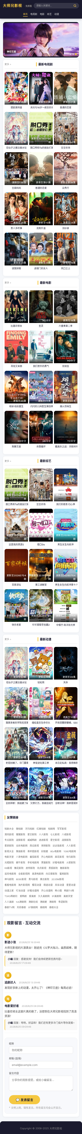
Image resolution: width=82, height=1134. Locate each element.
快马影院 (71, 856)
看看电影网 (10, 885)
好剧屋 (44, 851)
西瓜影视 (34, 845)
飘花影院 (18, 868)
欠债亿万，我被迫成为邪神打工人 (40, 803)
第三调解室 (41, 584)
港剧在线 (33, 901)
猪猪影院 (20, 834)
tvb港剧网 (21, 901)
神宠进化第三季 (41, 763)
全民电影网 (21, 845)
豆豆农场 (65, 147)
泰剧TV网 (9, 907)
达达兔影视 (58, 845)
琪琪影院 (45, 845)
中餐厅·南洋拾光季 (65, 625)
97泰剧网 (33, 907)
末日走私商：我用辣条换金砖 (65, 763)
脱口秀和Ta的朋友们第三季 (40, 147)
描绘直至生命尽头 (41, 722)
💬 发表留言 (24, 1100)
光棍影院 (9, 862)
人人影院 (43, 834)
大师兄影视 (17, 6)
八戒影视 (66, 834)
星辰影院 (9, 845)
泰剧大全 (53, 907)
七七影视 (54, 834)
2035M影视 (57, 879)
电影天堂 (9, 856)
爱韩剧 (23, 896)
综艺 (49, 14)
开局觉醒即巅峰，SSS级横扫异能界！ (65, 722)
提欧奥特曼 (16, 107)
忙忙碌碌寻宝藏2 (41, 624)
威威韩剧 (32, 840)
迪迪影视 (43, 840)
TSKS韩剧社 (11, 896)
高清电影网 (37, 873)
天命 (65, 682)
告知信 (65, 366)
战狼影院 (66, 840)
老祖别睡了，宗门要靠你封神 (16, 763)
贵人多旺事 (16, 228)
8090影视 (21, 879)
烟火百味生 (65, 406)
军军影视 (61, 828)
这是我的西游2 (16, 544)
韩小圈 (58, 890)
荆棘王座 (16, 446)
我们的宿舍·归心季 (65, 504)
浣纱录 (65, 228)
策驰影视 (20, 851)
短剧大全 (9, 828)
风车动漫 (59, 885)
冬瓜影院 (9, 840)
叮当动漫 (20, 890)
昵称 (11, 1043)
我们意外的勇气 (41, 366)
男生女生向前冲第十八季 (65, 584)
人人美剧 (9, 901)
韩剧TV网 (69, 890)
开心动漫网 (47, 890)
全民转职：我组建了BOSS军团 (16, 803)
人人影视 (71, 845)
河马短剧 (29, 828)
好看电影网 (58, 862)
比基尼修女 (16, 325)
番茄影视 (34, 856)
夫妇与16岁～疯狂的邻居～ (40, 107)
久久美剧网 (44, 896)
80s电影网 (55, 851)
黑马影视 (33, 879)
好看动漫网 (33, 890)
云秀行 (65, 188)
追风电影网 (10, 873)
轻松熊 (41, 682)
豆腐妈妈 (16, 188)
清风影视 (9, 834)
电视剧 (33, 14)
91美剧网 (56, 896)
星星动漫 (71, 885)
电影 (42, 14)
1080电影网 (70, 851)
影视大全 (9, 851)
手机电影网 (33, 862)
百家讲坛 (16, 584)
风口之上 (65, 268)
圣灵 (41, 325)
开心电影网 (47, 856)
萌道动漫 (48, 885)
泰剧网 (43, 907)
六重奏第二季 (65, 325)
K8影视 (8, 868)
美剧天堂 (68, 896)
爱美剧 (32, 896)
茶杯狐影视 (33, 851)
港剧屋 (43, 901)
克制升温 (41, 228)
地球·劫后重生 (16, 406)
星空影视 (54, 840)
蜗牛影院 (20, 862)
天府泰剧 (21, 907)
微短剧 (19, 828)
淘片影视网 (24, 885)
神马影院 (9, 879)
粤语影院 (63, 901)
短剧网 (51, 828)
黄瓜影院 (44, 879)
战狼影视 (20, 840)
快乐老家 (16, 624)
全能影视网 (24, 873)
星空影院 (32, 834)
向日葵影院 (51, 873)
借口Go (41, 544)
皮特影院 (30, 868)
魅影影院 (64, 868)
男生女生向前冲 (66, 544)
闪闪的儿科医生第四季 (40, 406)
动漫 (56, 14)
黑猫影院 (45, 862)
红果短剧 (41, 828)
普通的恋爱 (65, 107)
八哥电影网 (21, 856)
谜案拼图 (16, 268)
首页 (25, 14)
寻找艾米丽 (16, 366)
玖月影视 (41, 868)
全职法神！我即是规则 (65, 803)
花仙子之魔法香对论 (16, 147)
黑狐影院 (53, 868)
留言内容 (14, 1073)
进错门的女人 (41, 268)
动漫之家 (9, 890)
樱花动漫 (36, 885)
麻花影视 (59, 856)
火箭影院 (71, 862)
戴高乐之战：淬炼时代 (65, 446)
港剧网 (52, 901)
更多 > (8, 64)
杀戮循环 (41, 446)
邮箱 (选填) (15, 1058)
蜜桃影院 (64, 873)
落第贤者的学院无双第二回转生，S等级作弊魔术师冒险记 (16, 722)
